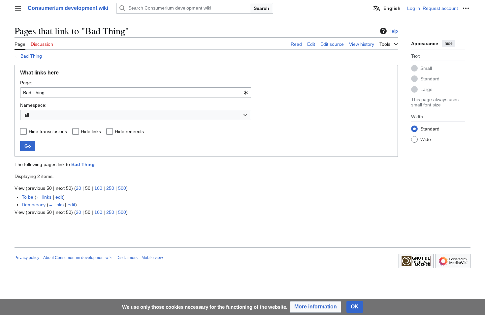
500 (122, 188)
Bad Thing (31, 56)
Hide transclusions (48, 131)
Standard (429, 78)
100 (98, 188)
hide (449, 43)
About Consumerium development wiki (78, 257)
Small (426, 68)
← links (43, 197)
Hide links (91, 131)
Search (261, 8)
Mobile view (152, 257)
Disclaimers (127, 257)
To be (27, 197)
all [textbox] (26, 115)
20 (78, 188)
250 (110, 188)
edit (59, 197)
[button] (18, 8)
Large (426, 89)
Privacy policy (27, 257)
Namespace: (33, 105)
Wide (425, 139)
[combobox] (135, 92)
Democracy (34, 204)
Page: (26, 82)
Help (393, 31)
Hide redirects (129, 131)
